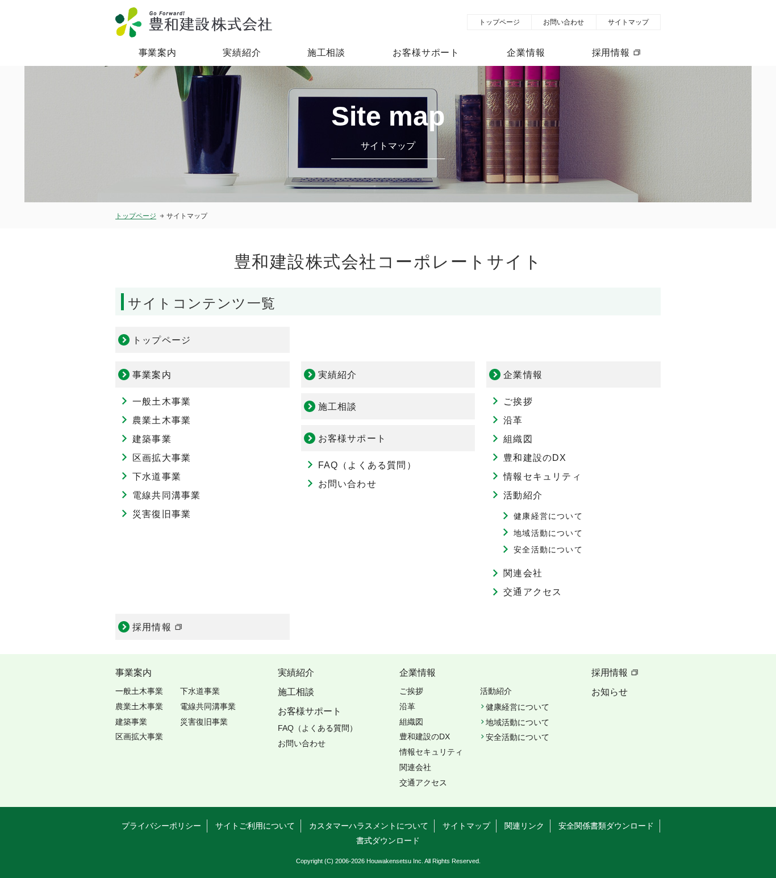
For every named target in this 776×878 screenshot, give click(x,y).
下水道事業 (156, 476)
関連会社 (523, 573)
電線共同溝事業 (166, 495)
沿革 (513, 420)
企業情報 (526, 52)
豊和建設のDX (534, 458)
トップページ (499, 22)
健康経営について (548, 516)
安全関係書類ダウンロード (606, 825)
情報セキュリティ (542, 476)
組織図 (518, 439)
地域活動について (548, 533)
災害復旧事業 (161, 514)
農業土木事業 (161, 420)
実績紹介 (242, 52)
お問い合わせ (563, 22)
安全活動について (548, 549)
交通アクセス (532, 592)
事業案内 (158, 52)
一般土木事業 (161, 401)
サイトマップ (628, 22)
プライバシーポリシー (161, 825)
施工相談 (326, 52)
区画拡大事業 (161, 458)
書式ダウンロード (388, 840)
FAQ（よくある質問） (367, 465)
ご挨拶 (518, 401)
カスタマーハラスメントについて (368, 825)
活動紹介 (523, 495)
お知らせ (609, 692)
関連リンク (524, 825)
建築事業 (152, 439)
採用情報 (611, 52)
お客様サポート (426, 52)
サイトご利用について (255, 825)
